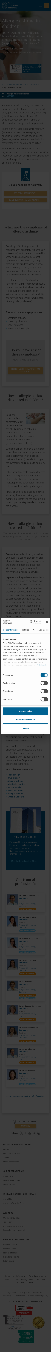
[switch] (44, 683)
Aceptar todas (25, 711)
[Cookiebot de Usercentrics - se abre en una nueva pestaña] (31, 622)
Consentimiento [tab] (10, 630)
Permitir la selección (25, 720)
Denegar (25, 728)
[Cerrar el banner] (47, 622)
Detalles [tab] (25, 630)
